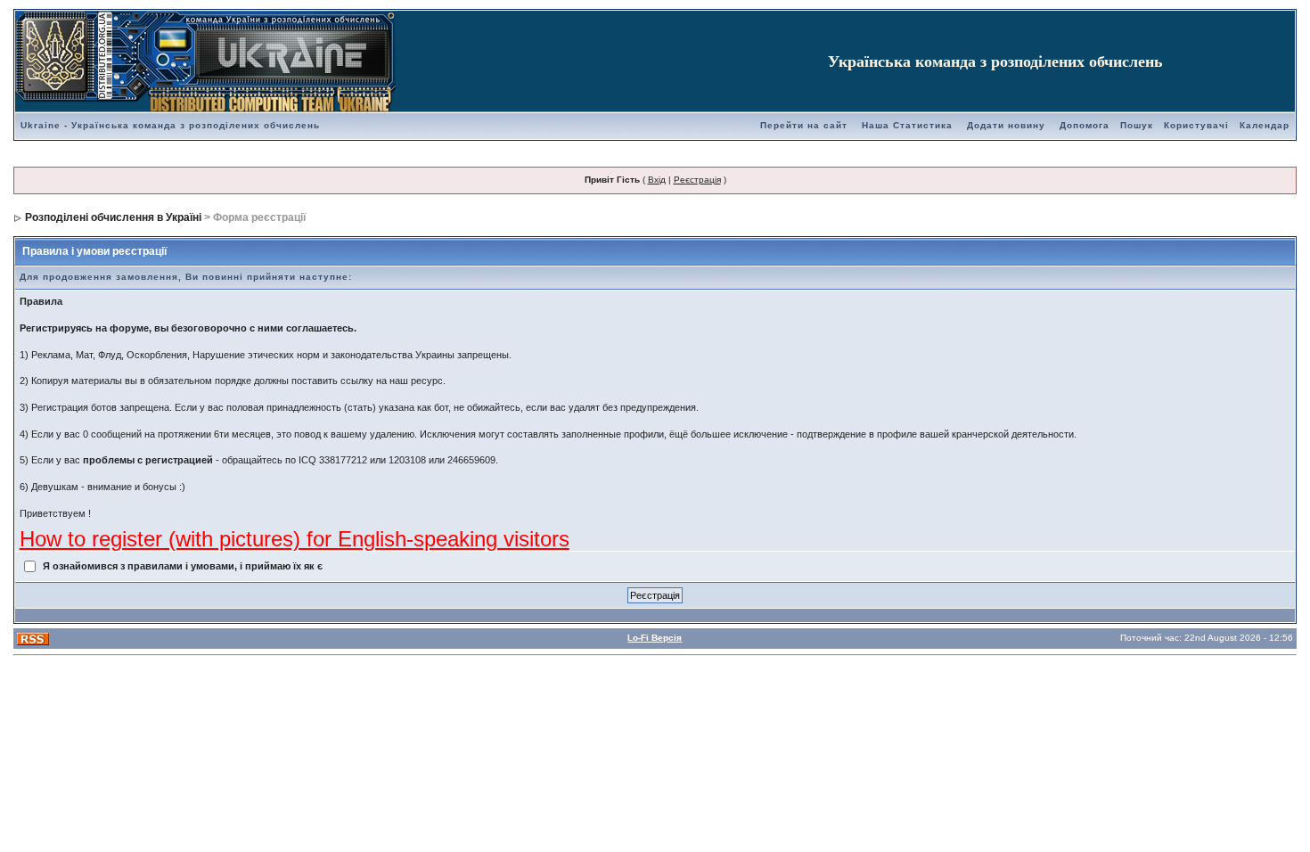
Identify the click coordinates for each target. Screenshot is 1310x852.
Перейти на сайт (803, 125)
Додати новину (1006, 125)
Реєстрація (697, 179)
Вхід (657, 179)
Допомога (1084, 125)
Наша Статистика (907, 125)
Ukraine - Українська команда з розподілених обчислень (170, 125)
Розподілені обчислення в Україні (113, 217)
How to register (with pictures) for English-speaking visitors (294, 539)
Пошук (1136, 125)
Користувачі (1196, 125)
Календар (1265, 125)
